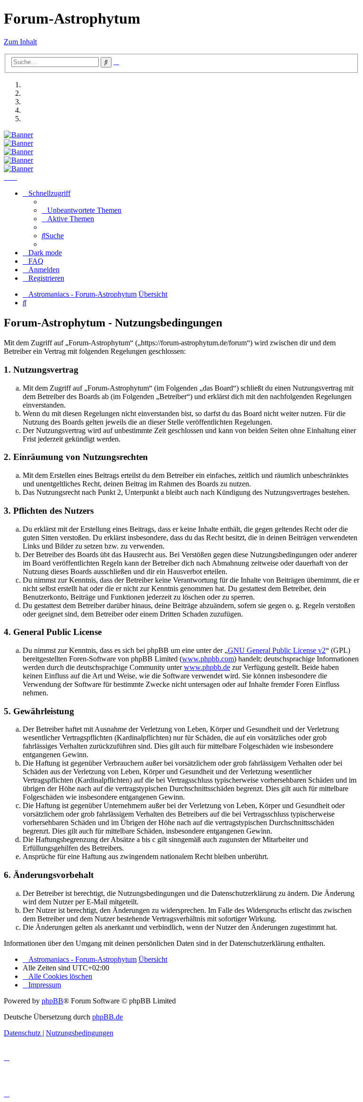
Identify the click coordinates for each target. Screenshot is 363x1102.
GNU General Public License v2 (277, 650)
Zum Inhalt (20, 42)
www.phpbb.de (207, 667)
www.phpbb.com (208, 659)
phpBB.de (107, 1017)
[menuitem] (81, 210)
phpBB (52, 1001)
